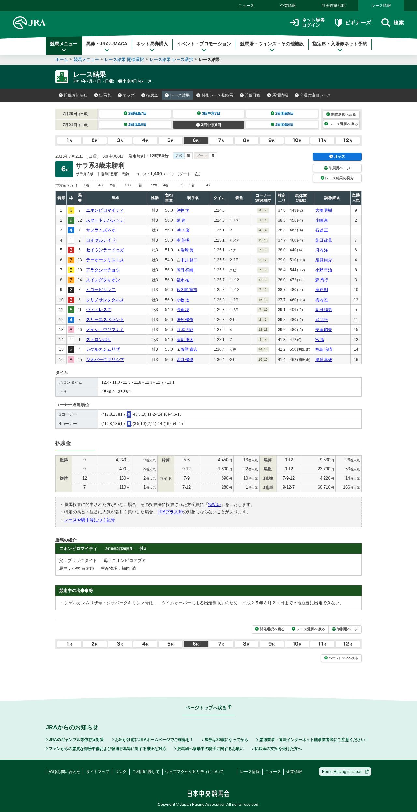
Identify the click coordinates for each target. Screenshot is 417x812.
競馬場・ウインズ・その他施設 (272, 43)
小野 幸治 (323, 270)
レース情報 (381, 5)
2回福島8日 (137, 124)
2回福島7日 (137, 113)
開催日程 (252, 95)
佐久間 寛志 (187, 290)
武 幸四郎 (185, 329)
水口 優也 (185, 359)
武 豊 (181, 220)
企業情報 (288, 5)
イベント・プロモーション (204, 43)
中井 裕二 (189, 260)
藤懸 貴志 (189, 349)
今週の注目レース (315, 95)
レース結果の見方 (339, 178)
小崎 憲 (321, 220)
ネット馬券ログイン (313, 22)
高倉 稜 (183, 309)
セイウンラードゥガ (105, 249)
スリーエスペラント (105, 319)
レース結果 (180, 95)
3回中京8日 (211, 125)
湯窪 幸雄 (323, 359)
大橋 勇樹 (323, 210)
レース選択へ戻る (343, 124)
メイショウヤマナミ (105, 329)
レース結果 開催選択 (124, 59)
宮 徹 (319, 339)
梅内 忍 (321, 300)
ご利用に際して (146, 771)
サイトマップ (97, 771)
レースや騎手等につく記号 (89, 519)
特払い (214, 504)
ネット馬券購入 (152, 43)
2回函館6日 (284, 124)
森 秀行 (321, 280)
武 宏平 (321, 319)
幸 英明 (183, 240)
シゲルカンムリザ (103, 349)
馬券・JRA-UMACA (106, 43)
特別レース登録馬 (217, 95)
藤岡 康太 (185, 339)
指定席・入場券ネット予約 (339, 43)
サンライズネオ (101, 230)
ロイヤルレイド (101, 240)
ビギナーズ (358, 22)
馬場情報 (280, 95)
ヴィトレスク (98, 309)
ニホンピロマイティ (105, 210)
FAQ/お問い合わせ (64, 771)
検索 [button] (399, 22)
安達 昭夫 (323, 329)
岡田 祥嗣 (185, 270)
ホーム (61, 59)
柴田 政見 (323, 240)
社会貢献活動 (333, 5)
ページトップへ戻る (343, 658)
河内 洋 (321, 250)
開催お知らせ (75, 95)
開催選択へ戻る (343, 114)
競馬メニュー (64, 43)
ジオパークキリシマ (105, 359)
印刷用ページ (339, 168)
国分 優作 (185, 319)
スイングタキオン (103, 279)
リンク (121, 771)
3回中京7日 (211, 113)
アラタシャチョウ (103, 269)
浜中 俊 (183, 230)
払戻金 (152, 95)
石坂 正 (321, 230)
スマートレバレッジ (105, 220)
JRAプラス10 (170, 511)
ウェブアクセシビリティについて (194, 771)
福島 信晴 (323, 349)
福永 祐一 (185, 280)
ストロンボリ (98, 339)
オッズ (129, 95)
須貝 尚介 (323, 260)
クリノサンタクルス (105, 299)
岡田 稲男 (323, 309)
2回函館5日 (284, 113)
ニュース (246, 5)
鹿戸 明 (321, 290)
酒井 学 (183, 210)
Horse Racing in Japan (342, 771)
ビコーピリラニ (101, 289)
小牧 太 (183, 300)
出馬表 (105, 95)
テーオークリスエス (105, 260)
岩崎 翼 (187, 250)
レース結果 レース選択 (171, 59)
